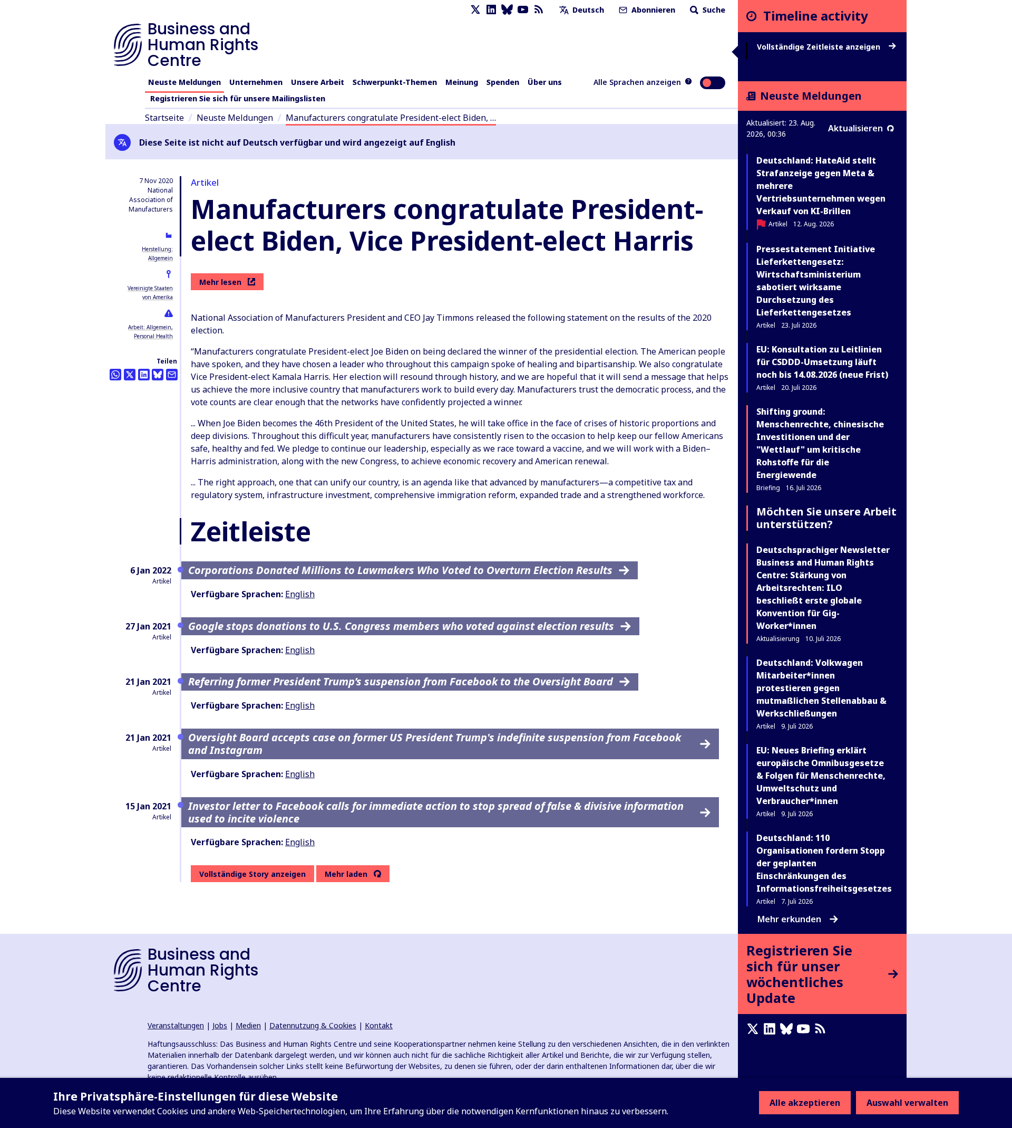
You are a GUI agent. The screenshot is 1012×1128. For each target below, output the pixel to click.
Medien (248, 1025)
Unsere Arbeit (317, 82)
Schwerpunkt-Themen (395, 82)
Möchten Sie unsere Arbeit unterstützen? (826, 517)
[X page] (475, 9)
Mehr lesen (220, 282)
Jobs (219, 1025)
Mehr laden (346, 874)
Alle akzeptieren (805, 1102)
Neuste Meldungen (184, 82)
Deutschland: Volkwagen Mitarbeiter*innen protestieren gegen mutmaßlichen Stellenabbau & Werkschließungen (821, 688)
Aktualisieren (855, 128)
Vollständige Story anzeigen (252, 874)
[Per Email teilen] (172, 374)
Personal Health (153, 336)
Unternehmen (256, 82)
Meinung (461, 82)
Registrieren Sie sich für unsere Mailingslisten (237, 98)
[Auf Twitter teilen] (129, 374)
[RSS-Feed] (538, 9)
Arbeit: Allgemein (149, 327)
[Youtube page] (523, 9)
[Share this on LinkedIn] (144, 374)
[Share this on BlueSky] (157, 374)
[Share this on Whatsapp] (115, 374)
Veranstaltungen (176, 1025)
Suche (712, 10)
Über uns (545, 82)
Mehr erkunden (789, 919)
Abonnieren (652, 10)
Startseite (164, 117)
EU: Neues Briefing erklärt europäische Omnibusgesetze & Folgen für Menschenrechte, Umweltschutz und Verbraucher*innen (821, 775)
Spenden (502, 82)
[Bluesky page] (507, 9)
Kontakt (379, 1025)
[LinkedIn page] (491, 9)
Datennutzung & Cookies (312, 1025)
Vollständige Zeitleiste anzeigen (819, 47)
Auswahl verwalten (907, 1102)
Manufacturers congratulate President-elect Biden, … (391, 117)
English (300, 594)
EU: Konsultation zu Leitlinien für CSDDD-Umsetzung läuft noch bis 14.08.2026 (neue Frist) (822, 361)
